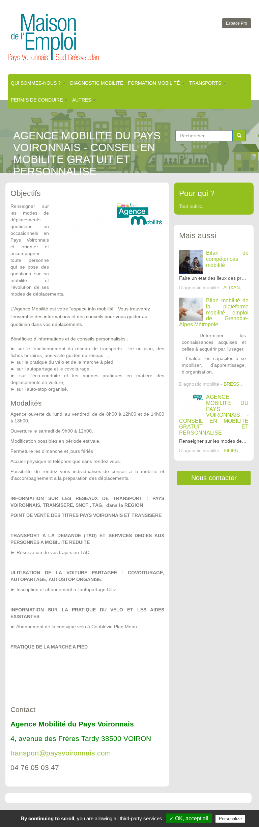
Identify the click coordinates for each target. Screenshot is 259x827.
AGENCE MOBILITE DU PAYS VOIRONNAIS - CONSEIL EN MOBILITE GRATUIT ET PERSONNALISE (214, 415)
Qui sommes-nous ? (36, 83)
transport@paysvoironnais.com (60, 753)
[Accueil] (53, 37)
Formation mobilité (154, 83)
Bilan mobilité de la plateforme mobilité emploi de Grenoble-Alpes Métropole (214, 312)
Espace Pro (236, 23)
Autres (82, 100)
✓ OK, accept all (188, 818)
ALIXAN (231, 287)
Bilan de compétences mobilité (227, 259)
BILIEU (231, 450)
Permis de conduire (37, 100)
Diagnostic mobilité (96, 83)
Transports (206, 83)
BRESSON (235, 384)
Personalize (230, 818)
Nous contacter (214, 477)
